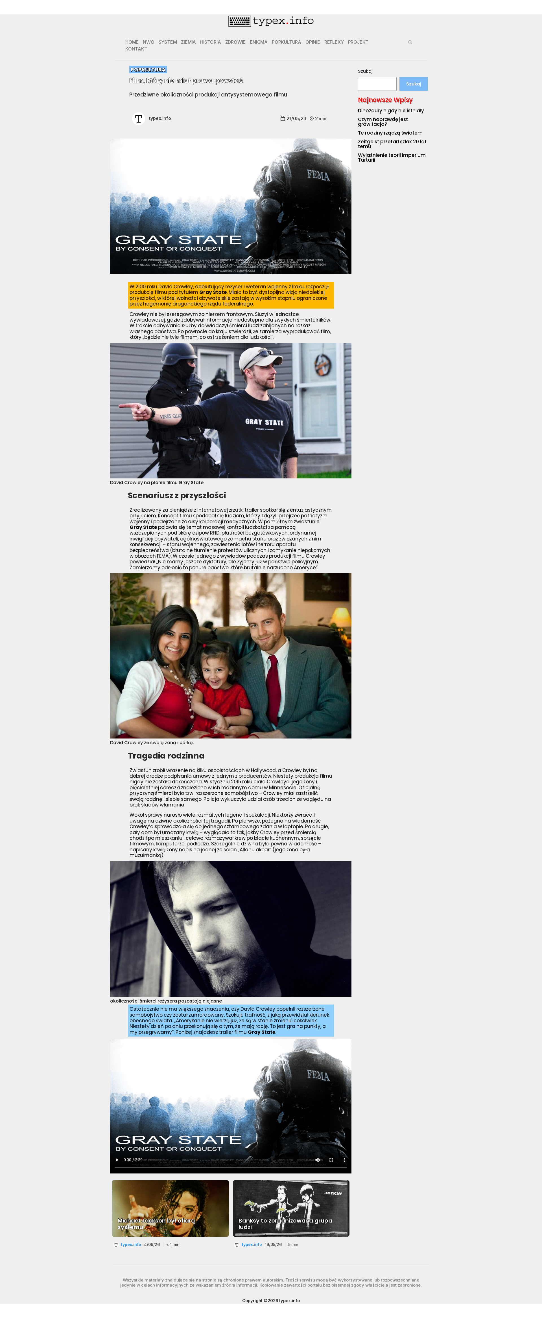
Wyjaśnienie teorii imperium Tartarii (392, 157)
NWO (148, 42)
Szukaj (365, 71)
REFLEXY (334, 42)
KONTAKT (136, 49)
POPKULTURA (286, 42)
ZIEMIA (188, 42)
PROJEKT (358, 42)
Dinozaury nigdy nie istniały (391, 110)
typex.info (160, 118)
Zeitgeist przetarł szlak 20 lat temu (392, 144)
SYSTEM (168, 42)
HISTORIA (210, 42)
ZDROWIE (235, 42)
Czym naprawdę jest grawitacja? (383, 122)
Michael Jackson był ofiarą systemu (156, 1223)
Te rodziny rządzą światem (390, 132)
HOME (132, 42)
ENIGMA (259, 42)
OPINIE (312, 42)
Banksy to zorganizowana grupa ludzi (285, 1223)
